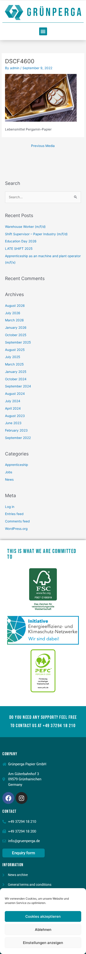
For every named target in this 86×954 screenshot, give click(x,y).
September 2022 (18, 438)
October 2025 (15, 335)
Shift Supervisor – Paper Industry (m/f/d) (36, 234)
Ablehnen (43, 929)
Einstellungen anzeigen (43, 942)
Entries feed (14, 514)
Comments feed (17, 521)
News (9, 479)
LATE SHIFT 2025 (18, 248)
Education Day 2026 (21, 241)
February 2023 (16, 430)
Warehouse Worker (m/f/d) (25, 227)
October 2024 (16, 379)
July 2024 (12, 401)
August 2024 (15, 394)
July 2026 (12, 313)
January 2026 (16, 327)
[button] (43, 31)
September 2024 (18, 386)
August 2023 (15, 416)
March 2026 (14, 320)
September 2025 (18, 342)
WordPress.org (16, 529)
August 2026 (15, 306)
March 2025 (14, 364)
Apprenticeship (16, 465)
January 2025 (15, 372)
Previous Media (43, 146)
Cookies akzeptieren (43, 916)
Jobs (8, 472)
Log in (9, 507)
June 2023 (13, 423)
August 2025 (15, 350)
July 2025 (12, 357)
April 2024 (13, 408)
